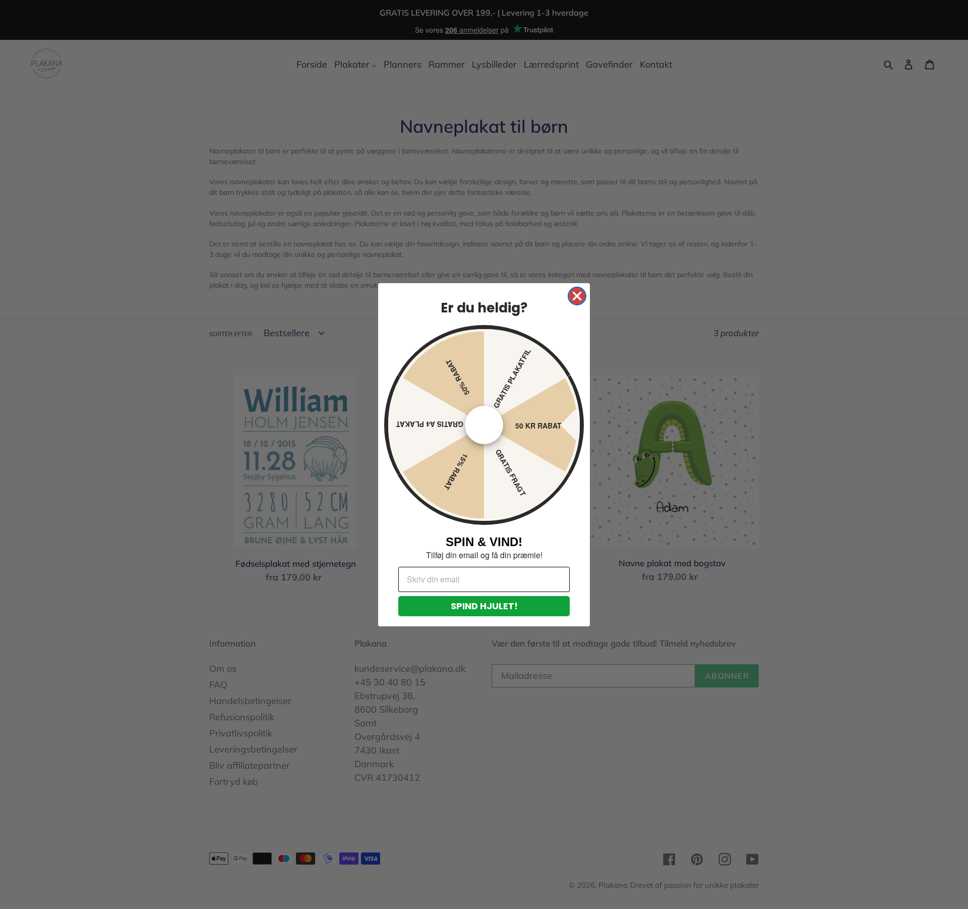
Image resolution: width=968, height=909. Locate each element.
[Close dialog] (577, 296)
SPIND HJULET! (484, 606)
